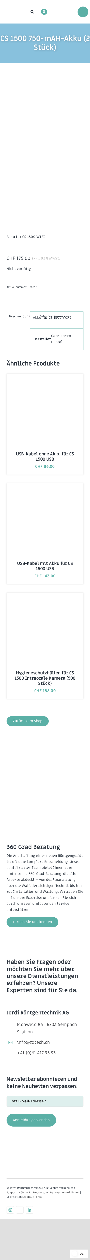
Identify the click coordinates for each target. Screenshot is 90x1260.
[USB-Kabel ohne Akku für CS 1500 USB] (45, 382)
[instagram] (10, 1210)
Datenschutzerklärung (64, 1192)
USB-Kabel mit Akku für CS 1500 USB (45, 566)
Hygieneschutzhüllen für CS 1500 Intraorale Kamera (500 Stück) (45, 678)
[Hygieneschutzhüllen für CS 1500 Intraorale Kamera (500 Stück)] (45, 601)
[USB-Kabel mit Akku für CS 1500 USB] (45, 491)
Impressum (40, 1192)
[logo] (13, 9)
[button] (32, 12)
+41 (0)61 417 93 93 (36, 1053)
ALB (28, 1192)
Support (12, 1192)
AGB (21, 1192)
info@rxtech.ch (33, 1042)
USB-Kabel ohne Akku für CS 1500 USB (45, 456)
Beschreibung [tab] (19, 316)
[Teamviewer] (20, 1210)
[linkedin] (29, 1210)
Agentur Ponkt (32, 1197)
